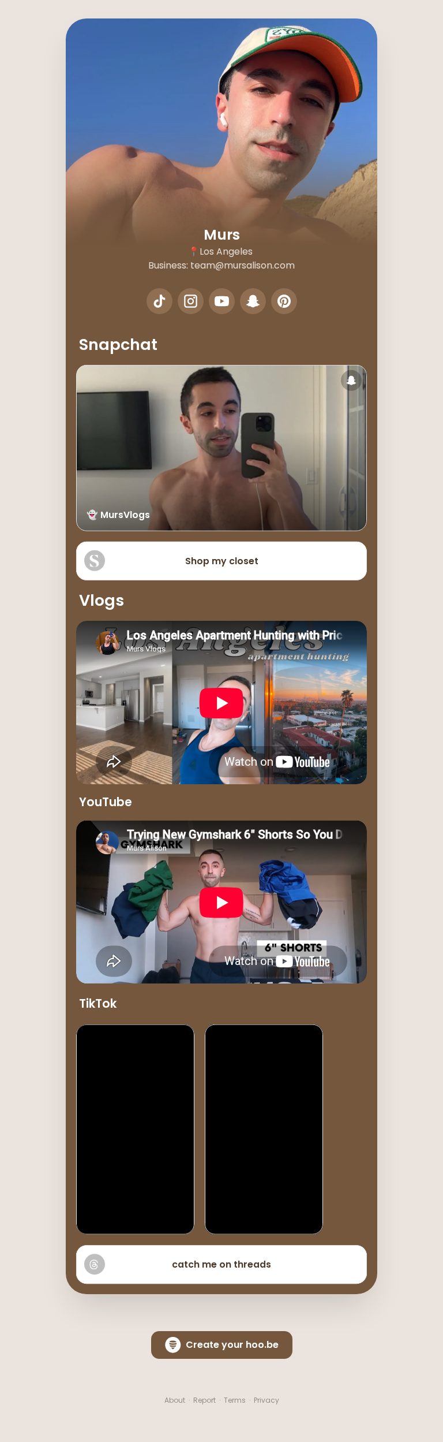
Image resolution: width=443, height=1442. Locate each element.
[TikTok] (159, 301)
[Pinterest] (284, 301)
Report (204, 1400)
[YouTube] (222, 301)
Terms (235, 1400)
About (174, 1400)
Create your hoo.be (232, 1344)
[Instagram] (191, 301)
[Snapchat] (253, 301)
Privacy (266, 1400)
